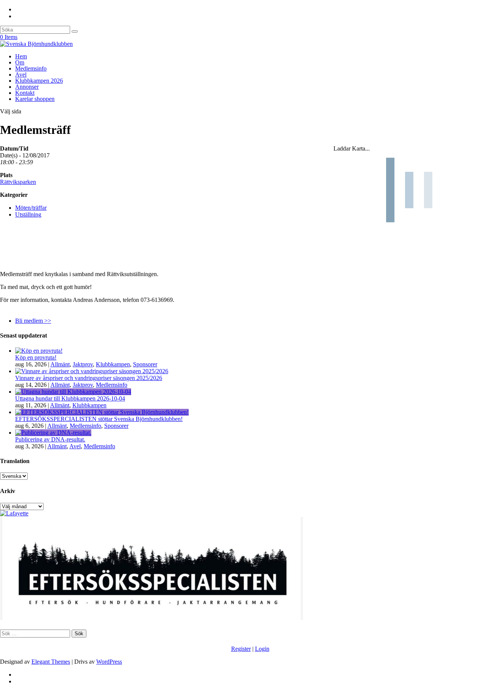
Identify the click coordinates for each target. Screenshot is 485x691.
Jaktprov (83, 364)
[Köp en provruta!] (39, 350)
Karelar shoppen (35, 99)
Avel (21, 74)
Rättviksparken (18, 182)
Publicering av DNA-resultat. (50, 439)
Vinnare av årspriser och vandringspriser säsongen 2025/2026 (88, 378)
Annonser (27, 86)
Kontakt (24, 93)
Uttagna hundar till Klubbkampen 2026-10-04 (70, 398)
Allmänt (60, 364)
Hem (21, 56)
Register (241, 648)
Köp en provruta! (35, 357)
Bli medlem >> (33, 320)
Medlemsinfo (31, 68)
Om (19, 62)
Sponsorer (145, 364)
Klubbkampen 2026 (39, 80)
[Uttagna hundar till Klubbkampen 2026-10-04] (73, 391)
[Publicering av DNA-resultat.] (53, 432)
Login (262, 648)
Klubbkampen (113, 364)
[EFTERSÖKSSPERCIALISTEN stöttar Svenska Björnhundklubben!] (102, 412)
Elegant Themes (50, 661)
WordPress (109, 661)
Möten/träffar (31, 207)
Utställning (28, 214)
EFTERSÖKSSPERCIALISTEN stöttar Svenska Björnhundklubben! (99, 419)
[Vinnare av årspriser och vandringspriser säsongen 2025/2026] (91, 371)
